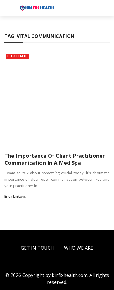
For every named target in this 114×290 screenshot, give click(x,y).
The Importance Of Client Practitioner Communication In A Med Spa (54, 159)
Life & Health (17, 56)
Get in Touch (37, 248)
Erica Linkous (15, 196)
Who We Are (78, 248)
